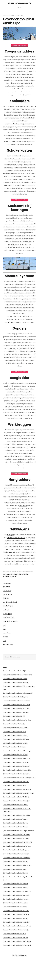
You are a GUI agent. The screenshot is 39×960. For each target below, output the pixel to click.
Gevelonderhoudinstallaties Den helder (16, 708)
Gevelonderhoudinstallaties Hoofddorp (16, 774)
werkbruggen (12, 456)
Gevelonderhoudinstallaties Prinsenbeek (17, 945)
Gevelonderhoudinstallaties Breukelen (16, 922)
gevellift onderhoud (19, 572)
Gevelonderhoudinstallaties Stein (14, 785)
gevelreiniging (8, 606)
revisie (14, 576)
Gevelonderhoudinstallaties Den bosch (16, 704)
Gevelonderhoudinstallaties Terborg (15, 805)
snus (4, 629)
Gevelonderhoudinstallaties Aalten (15, 735)
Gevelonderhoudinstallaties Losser (15, 678)
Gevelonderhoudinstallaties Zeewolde (16, 899)
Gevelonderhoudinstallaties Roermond (16, 857)
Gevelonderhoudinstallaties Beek (14, 747)
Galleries (6, 598)
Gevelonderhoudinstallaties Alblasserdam (17, 865)
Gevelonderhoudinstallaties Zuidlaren (16, 739)
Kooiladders (17, 124)
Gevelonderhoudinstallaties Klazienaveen (17, 842)
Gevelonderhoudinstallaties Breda (15, 907)
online (24, 955)
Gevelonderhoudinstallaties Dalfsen (15, 884)
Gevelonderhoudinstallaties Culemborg (16, 751)
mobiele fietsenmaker (10, 621)
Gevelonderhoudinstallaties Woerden (16, 712)
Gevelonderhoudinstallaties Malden (15, 937)
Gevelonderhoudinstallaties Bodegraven (17, 758)
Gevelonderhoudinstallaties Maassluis (16, 781)
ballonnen (6, 587)
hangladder (23, 505)
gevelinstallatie (13, 574)
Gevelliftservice (19, 89)
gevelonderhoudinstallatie (16, 537)
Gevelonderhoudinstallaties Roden (15, 819)
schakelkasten (11, 165)
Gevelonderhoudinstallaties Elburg (15, 827)
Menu (19, 7)
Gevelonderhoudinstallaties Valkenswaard (17, 693)
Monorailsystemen (16, 293)
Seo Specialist (17, 955)
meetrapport (7, 613)
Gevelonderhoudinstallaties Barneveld (16, 895)
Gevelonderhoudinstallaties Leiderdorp (16, 701)
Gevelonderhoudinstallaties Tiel (14, 716)
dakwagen (10, 535)
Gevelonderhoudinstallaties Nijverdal (16, 762)
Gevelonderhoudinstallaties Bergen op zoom (18, 831)
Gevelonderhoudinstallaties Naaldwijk (16, 797)
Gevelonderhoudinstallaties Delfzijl (15, 887)
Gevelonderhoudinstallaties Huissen (15, 873)
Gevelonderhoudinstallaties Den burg (16, 910)
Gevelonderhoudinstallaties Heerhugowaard (18, 793)
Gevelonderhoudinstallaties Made (14, 869)
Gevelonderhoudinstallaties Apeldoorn (16, 834)
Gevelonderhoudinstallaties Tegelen (15, 697)
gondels (12, 348)
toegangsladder (18, 86)
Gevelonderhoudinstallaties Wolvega (15, 930)
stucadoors (7, 633)
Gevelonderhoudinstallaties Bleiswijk (15, 682)
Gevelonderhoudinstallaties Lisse (14, 934)
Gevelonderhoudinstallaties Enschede (16, 914)
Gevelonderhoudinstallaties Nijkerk (15, 755)
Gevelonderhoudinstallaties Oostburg (16, 766)
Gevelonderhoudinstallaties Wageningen (17, 941)
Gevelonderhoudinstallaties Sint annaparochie (19, 778)
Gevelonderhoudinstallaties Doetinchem (17, 891)
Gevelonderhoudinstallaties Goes (14, 731)
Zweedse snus (8, 644)
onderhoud (24, 574)
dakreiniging (7, 594)
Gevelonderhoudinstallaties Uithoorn (16, 838)
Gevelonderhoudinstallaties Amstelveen (17, 846)
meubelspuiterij (8, 617)
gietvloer (6, 610)
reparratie (7, 576)
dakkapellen (7, 590)
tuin (4, 640)
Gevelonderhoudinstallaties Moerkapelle (17, 789)
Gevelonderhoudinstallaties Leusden (15, 728)
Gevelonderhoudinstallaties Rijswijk (15, 823)
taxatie (5, 637)
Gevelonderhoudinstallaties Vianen (15, 918)
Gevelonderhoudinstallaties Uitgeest (16, 850)
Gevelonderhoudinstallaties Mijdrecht (16, 671)
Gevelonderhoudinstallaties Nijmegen (16, 801)
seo (4, 625)
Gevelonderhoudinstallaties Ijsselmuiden (17, 770)
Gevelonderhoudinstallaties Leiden (15, 861)
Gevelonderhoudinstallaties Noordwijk (16, 815)
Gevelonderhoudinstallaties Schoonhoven (17, 675)
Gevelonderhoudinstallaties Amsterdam (17, 720)
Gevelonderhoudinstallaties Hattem (15, 743)
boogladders (12, 395)
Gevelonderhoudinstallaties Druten (15, 903)
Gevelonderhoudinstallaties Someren (16, 854)
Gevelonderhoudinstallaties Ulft (14, 724)
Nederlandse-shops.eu (19, 3)
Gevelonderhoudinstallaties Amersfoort (17, 926)
